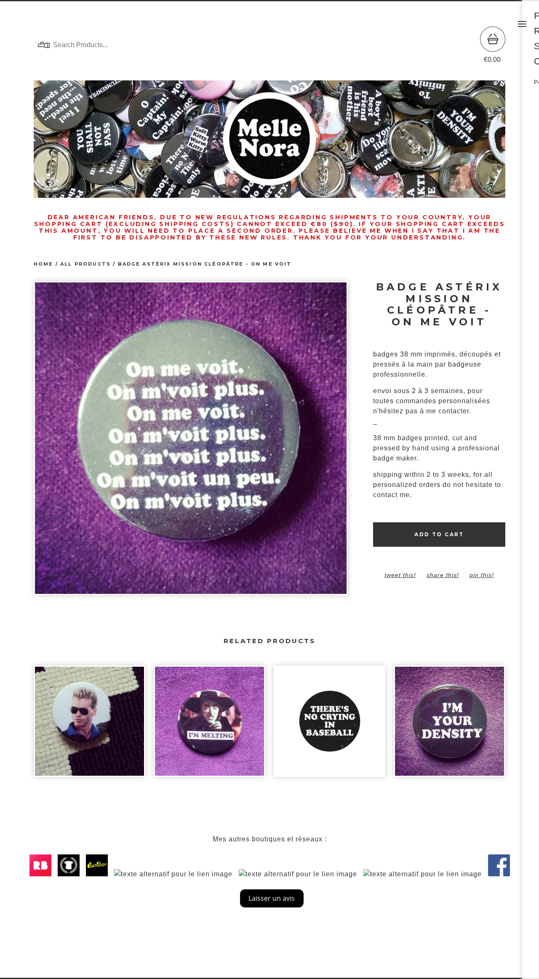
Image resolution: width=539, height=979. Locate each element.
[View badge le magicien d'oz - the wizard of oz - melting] (209, 725)
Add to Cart (439, 534)
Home (43, 264)
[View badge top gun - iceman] (89, 725)
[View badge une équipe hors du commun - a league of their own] (330, 725)
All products (85, 264)
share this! (443, 575)
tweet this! (400, 575)
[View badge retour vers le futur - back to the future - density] (450, 725)
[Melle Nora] (269, 45)
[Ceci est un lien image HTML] (42, 874)
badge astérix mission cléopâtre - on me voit (205, 264)
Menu (522, 24)
